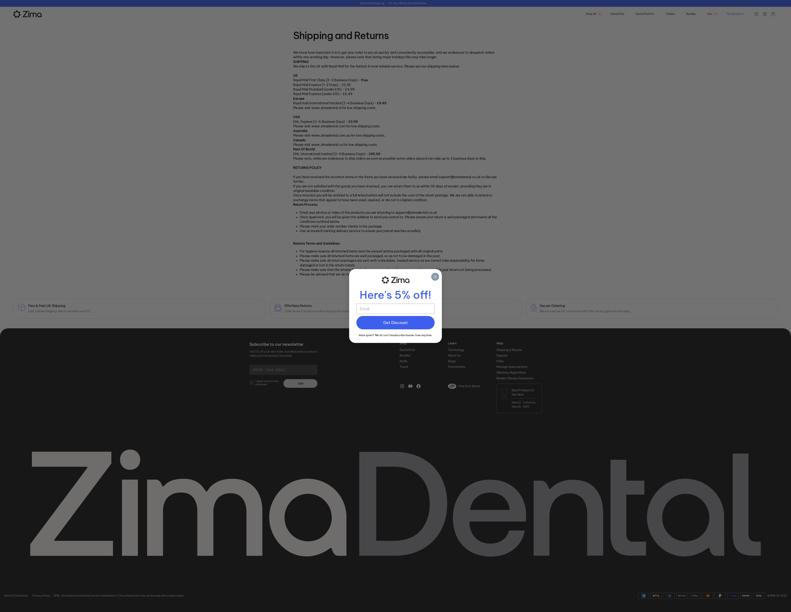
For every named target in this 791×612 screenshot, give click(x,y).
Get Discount (395, 322)
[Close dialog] (435, 276)
